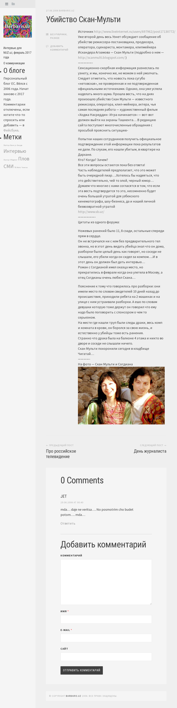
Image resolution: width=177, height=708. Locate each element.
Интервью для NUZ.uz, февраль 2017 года (17, 52)
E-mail (66, 630)
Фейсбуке (10, 130)
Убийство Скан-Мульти (83, 19)
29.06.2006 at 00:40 (71, 502)
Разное (55, 37)
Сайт (64, 648)
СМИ (8, 166)
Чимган (24, 167)
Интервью (14, 151)
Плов (23, 158)
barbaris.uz (66, 10)
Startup (6, 145)
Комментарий (71, 555)
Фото (19, 167)
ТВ (15, 167)
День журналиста (150, 451)
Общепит (13, 160)
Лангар (6, 160)
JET (63, 496)
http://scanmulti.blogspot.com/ (101, 57)
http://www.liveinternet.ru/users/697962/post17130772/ (134, 31)
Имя (64, 611)
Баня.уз (13, 145)
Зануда (19, 145)
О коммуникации (14, 63)
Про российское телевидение (61, 453)
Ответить (67, 523)
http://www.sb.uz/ (91, 211)
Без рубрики (58, 34)
